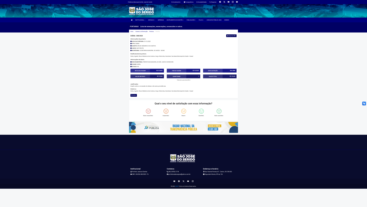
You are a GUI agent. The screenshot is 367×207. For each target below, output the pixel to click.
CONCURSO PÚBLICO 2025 (214, 20)
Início (132, 31)
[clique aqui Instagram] (192, 181)
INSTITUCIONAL (139, 20)
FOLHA (201, 20)
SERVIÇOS (151, 20)
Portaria (151, 31)
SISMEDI (226, 20)
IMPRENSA (161, 20)
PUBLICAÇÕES (191, 20)
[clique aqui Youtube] (188, 181)
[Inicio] (131, 20)
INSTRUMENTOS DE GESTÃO (175, 20)
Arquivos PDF (232, 35)
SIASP (176, 186)
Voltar (134, 95)
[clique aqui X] (183, 181)
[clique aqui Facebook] (179, 181)
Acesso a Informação (142, 31)
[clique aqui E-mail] (174, 181)
